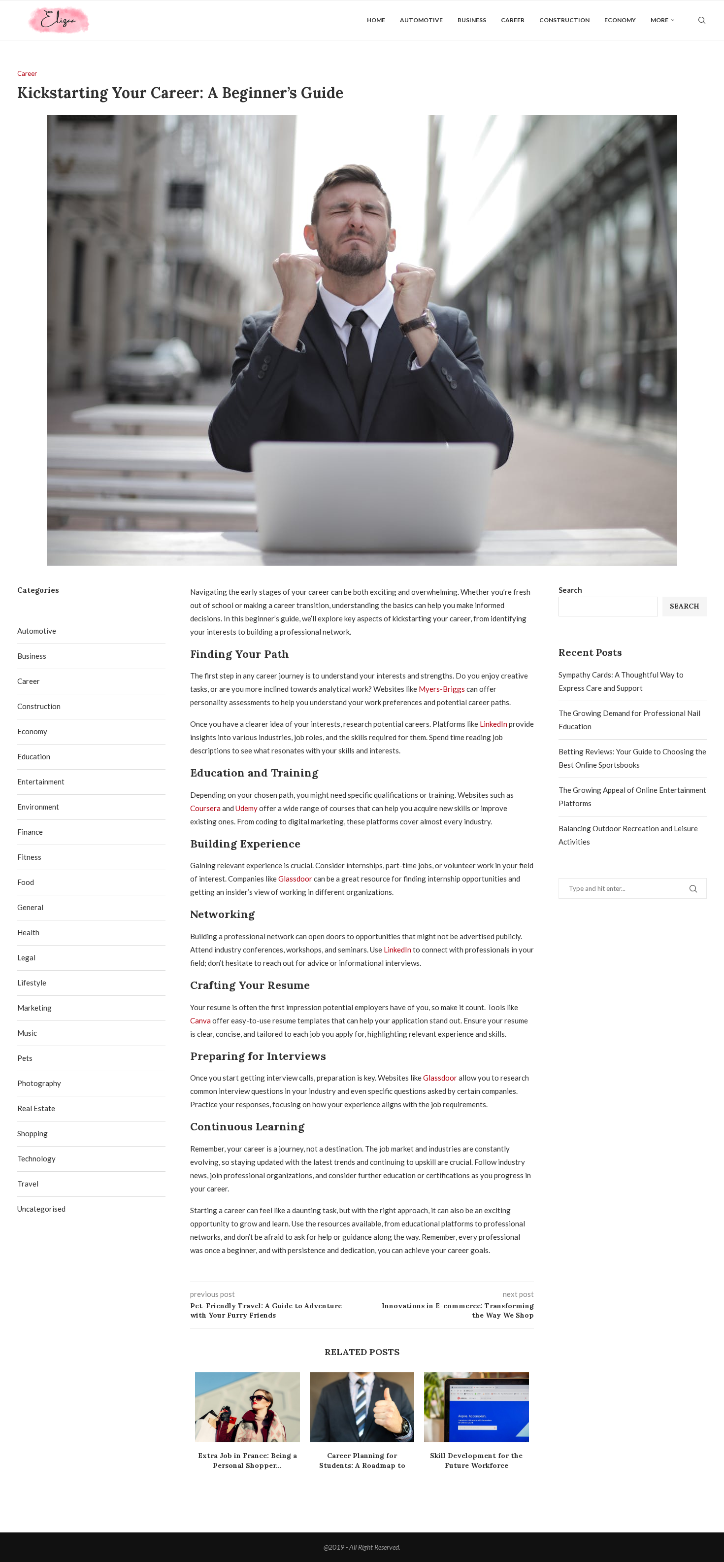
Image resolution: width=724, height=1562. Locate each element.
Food (25, 882)
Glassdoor (295, 878)
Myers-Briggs (442, 688)
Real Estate (36, 1108)
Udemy (246, 808)
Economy (620, 20)
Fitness (29, 856)
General (30, 907)
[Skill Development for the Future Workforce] (476, 1407)
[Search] (702, 20)
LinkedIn (493, 723)
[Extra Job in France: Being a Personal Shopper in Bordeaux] (247, 1407)
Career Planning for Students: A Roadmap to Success (362, 1465)
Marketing (34, 1007)
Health (28, 932)
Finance (30, 831)
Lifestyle (31, 982)
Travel (27, 1183)
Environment (38, 806)
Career (513, 20)
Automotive (421, 20)
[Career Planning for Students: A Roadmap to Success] (362, 1407)
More (659, 20)
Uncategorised (41, 1208)
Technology (36, 1158)
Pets (25, 1057)
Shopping (32, 1133)
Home (376, 20)
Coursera (205, 808)
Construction (564, 20)
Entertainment (41, 781)
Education (33, 756)
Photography (39, 1083)
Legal (26, 957)
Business (472, 20)
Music (27, 1032)
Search (570, 589)
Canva (200, 1020)
